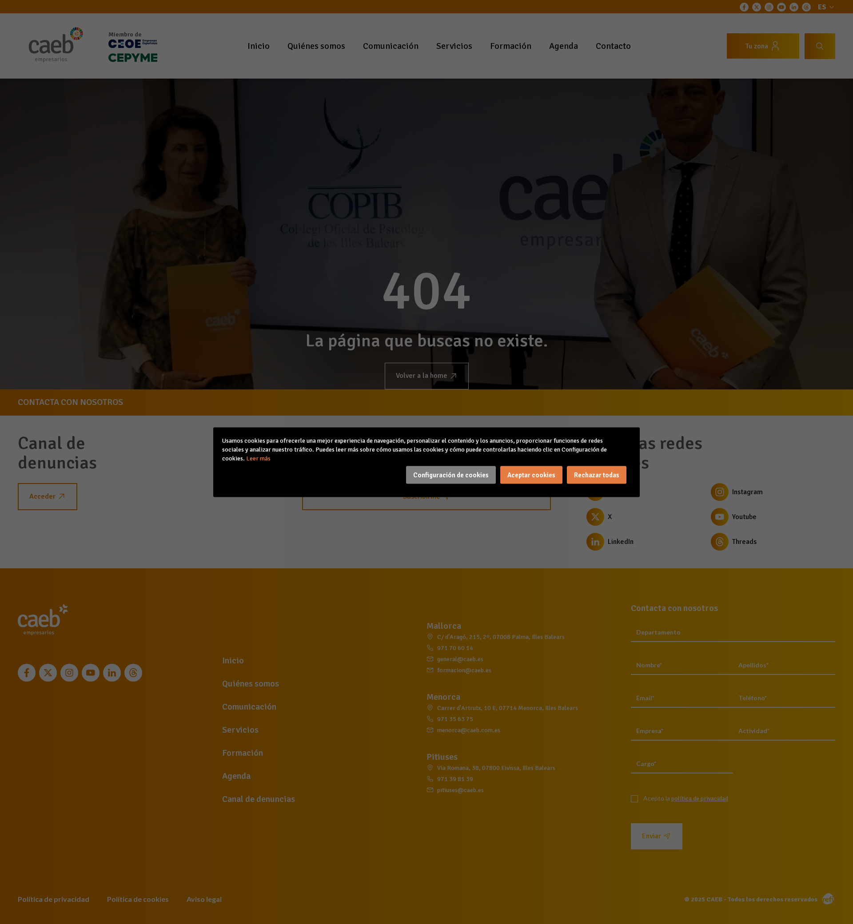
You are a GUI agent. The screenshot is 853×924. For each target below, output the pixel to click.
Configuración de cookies (451, 475)
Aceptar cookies (531, 475)
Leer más (258, 458)
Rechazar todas (596, 475)
